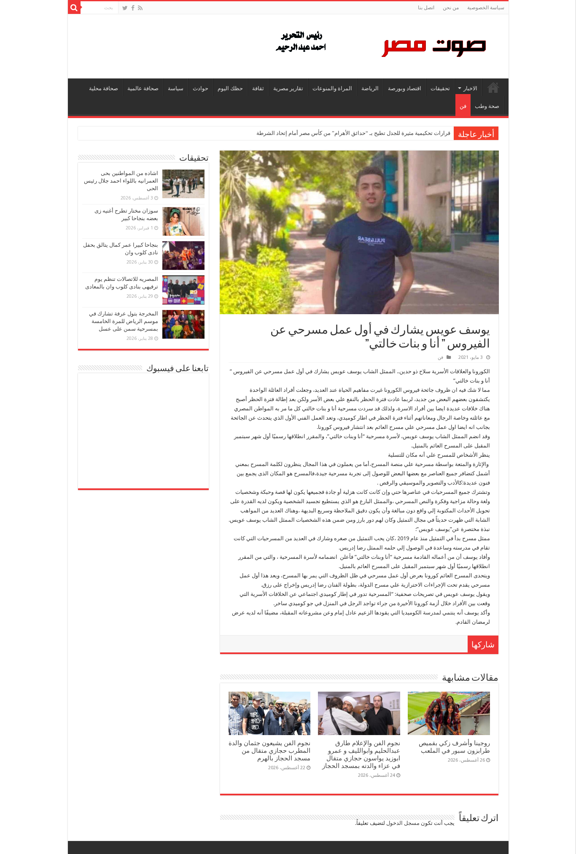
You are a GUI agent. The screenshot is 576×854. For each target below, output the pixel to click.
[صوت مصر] (380, 45)
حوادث (200, 88)
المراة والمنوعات (332, 88)
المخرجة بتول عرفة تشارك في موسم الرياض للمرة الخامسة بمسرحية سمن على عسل (123, 321)
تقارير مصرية (288, 88)
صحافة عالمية (143, 88)
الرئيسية (493, 87)
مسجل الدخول (403, 823)
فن (463, 106)
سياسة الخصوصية (485, 8)
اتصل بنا (426, 8)
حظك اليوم (230, 88)
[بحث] (74, 7)
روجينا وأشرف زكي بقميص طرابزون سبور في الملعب (454, 746)
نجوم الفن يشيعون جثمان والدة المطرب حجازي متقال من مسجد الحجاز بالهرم (269, 750)
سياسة (175, 88)
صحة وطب (487, 106)
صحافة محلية (103, 88)
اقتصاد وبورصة (404, 88)
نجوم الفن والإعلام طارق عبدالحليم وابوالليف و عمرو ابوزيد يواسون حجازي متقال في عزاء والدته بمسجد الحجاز (361, 754)
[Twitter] (125, 8)
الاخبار (470, 88)
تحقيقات (440, 88)
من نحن (451, 8)
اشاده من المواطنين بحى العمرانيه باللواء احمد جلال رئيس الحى (121, 180)
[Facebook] (132, 8)
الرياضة (370, 88)
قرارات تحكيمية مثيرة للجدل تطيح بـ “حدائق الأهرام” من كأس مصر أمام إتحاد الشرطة (353, 133)
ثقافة (258, 88)
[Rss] (140, 8)
